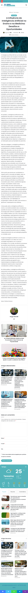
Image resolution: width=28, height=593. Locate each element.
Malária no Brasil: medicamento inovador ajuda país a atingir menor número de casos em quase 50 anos (21, 572)
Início (11, 12)
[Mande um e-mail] (10, 32)
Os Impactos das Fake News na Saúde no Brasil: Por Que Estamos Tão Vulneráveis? (17, 530)
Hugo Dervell (7, 32)
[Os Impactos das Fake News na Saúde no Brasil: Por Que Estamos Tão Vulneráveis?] (5, 530)
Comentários (22, 491)
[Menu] (2, 5)
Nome (3, 438)
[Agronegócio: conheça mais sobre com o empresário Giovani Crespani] (5, 515)
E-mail (3, 443)
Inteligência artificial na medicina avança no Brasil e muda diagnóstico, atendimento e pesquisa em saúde (6, 403)
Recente (13, 491)
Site (2, 449)
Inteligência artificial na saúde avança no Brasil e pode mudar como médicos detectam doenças (6, 380)
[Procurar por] (26, 5)
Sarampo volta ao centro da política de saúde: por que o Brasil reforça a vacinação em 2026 (21, 553)
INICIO (14, 587)
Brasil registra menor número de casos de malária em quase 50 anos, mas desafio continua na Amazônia (7, 571)
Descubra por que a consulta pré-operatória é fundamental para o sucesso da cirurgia (18, 499)
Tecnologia (16, 12)
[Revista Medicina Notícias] (9, 5)
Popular (4, 491)
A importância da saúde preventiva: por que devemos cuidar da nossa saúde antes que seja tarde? (18, 507)
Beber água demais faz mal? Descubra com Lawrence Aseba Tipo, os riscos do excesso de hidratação (17, 522)
